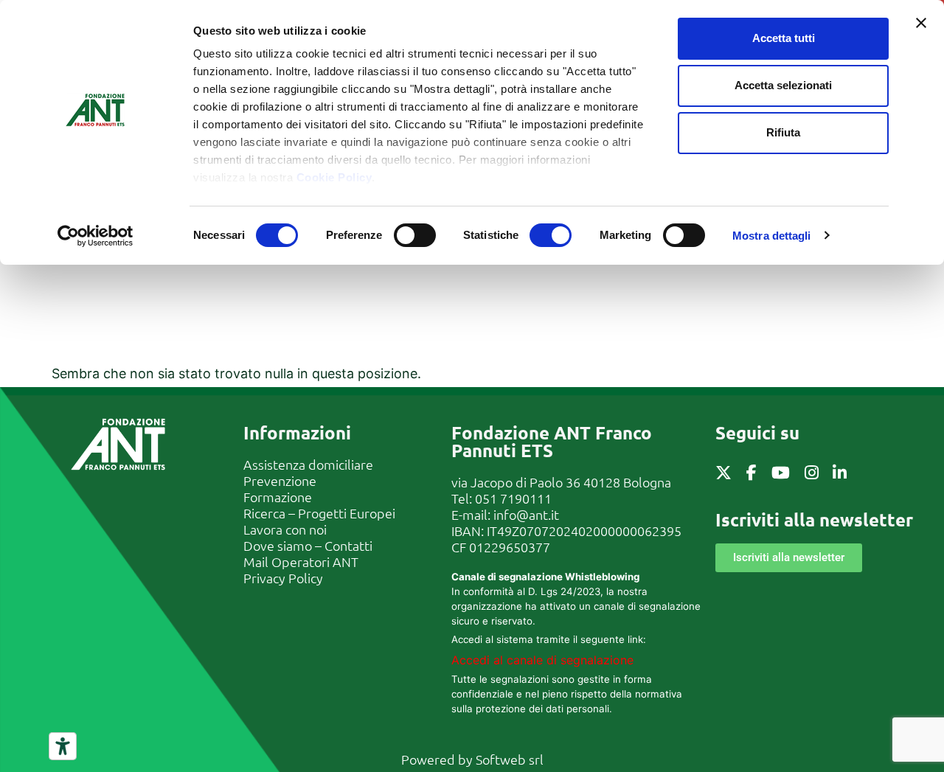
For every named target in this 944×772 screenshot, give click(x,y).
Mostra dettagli (771, 235)
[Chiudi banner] (921, 23)
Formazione (277, 496)
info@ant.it (526, 514)
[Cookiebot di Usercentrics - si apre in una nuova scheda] (95, 236)
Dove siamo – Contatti (307, 545)
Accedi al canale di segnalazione (542, 660)
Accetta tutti (783, 38)
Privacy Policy (283, 577)
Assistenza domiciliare (308, 464)
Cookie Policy (334, 177)
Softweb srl (510, 759)
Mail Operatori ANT (300, 561)
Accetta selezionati (783, 85)
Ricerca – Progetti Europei (319, 512)
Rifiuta (783, 132)
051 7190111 (513, 498)
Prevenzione (279, 480)
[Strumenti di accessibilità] (63, 746)
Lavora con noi (285, 529)
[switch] (415, 235)
